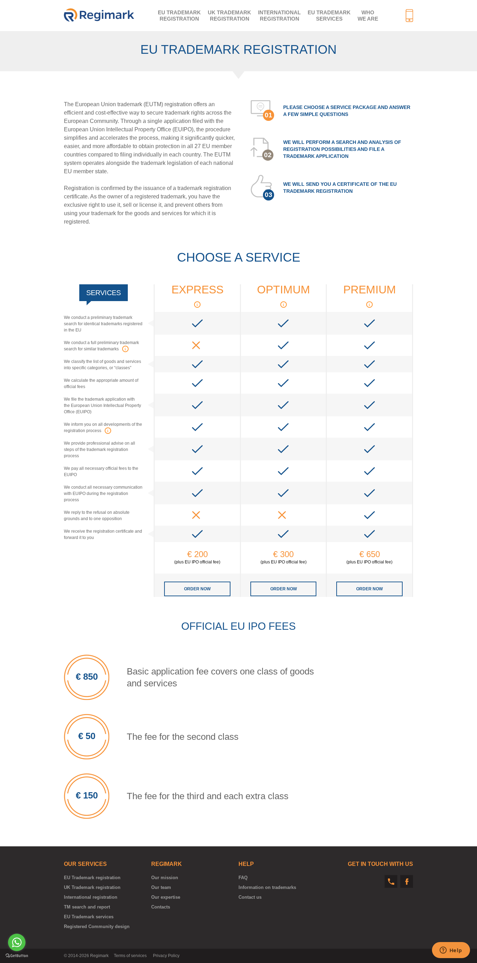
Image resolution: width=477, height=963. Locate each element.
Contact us (250, 897)
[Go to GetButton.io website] (17, 956)
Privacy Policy (166, 955)
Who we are (368, 15)
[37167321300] (390, 881)
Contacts (160, 907)
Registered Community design (97, 926)
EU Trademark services (329, 15)
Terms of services (130, 955)
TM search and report (87, 907)
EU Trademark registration (92, 877)
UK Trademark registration (92, 887)
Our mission (164, 877)
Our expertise (165, 897)
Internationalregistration (279, 15)
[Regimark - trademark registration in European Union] (99, 15)
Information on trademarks (267, 887)
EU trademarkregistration (179, 15)
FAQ (243, 877)
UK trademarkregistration (229, 15)
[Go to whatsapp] (16, 942)
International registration (90, 897)
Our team (161, 887)
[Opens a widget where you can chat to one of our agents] (451, 951)
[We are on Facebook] (406, 881)
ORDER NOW (197, 588)
